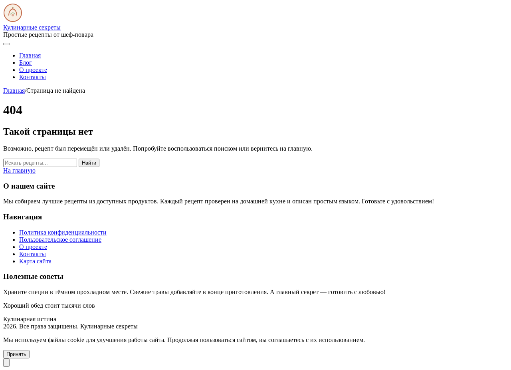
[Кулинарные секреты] (12, 20)
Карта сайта (35, 261)
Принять (16, 354)
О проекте (33, 69)
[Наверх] (6, 362)
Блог (25, 62)
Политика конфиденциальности (63, 232)
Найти (89, 163)
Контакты (32, 77)
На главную (19, 170)
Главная (30, 55)
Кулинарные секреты (32, 27)
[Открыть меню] (6, 44)
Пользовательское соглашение (60, 239)
